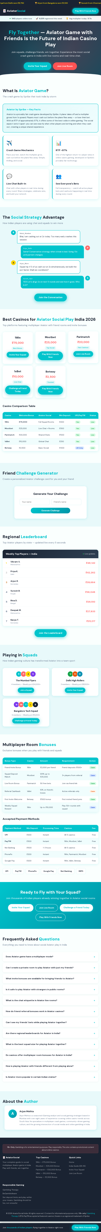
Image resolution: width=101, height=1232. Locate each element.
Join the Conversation (50, 297)
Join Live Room (65, 66)
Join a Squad (26, 690)
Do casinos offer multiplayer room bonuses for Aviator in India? (39, 1055)
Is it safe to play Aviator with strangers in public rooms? (35, 989)
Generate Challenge (50, 510)
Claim (93, 768)
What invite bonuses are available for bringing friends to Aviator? (40, 978)
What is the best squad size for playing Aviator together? (36, 1044)
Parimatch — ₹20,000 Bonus (48, 1169)
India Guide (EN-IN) (77, 1166)
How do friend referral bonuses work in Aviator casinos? (35, 1011)
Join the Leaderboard (50, 633)
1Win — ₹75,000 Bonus (46, 1162)
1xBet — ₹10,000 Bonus (46, 1173)
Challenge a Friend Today (18, 391)
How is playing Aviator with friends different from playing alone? (40, 1066)
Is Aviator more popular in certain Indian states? (31, 1077)
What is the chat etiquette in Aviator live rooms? (31, 1000)
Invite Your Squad (37, 66)
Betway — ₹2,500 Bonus (46, 1177)
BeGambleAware (10, 1193)
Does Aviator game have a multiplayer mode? (29, 956)
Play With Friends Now (85, 11)
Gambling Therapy (10, 1190)
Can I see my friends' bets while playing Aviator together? (36, 1022)
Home (71, 1162)
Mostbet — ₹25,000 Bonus (48, 1166)
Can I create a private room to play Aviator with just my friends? (40, 967)
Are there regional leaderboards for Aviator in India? (33, 1033)
